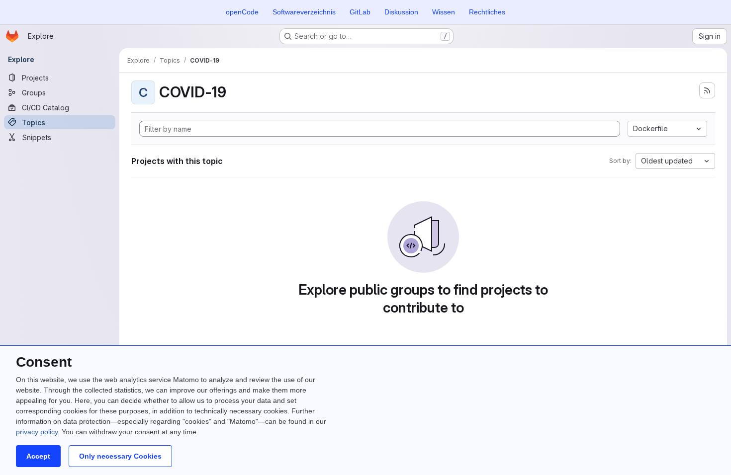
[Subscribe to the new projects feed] (707, 90)
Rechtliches (487, 12)
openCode (242, 12)
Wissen (443, 12)
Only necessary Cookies (120, 456)
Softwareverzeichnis (304, 12)
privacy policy (37, 432)
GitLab (360, 12)
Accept (38, 456)
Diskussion (401, 12)
